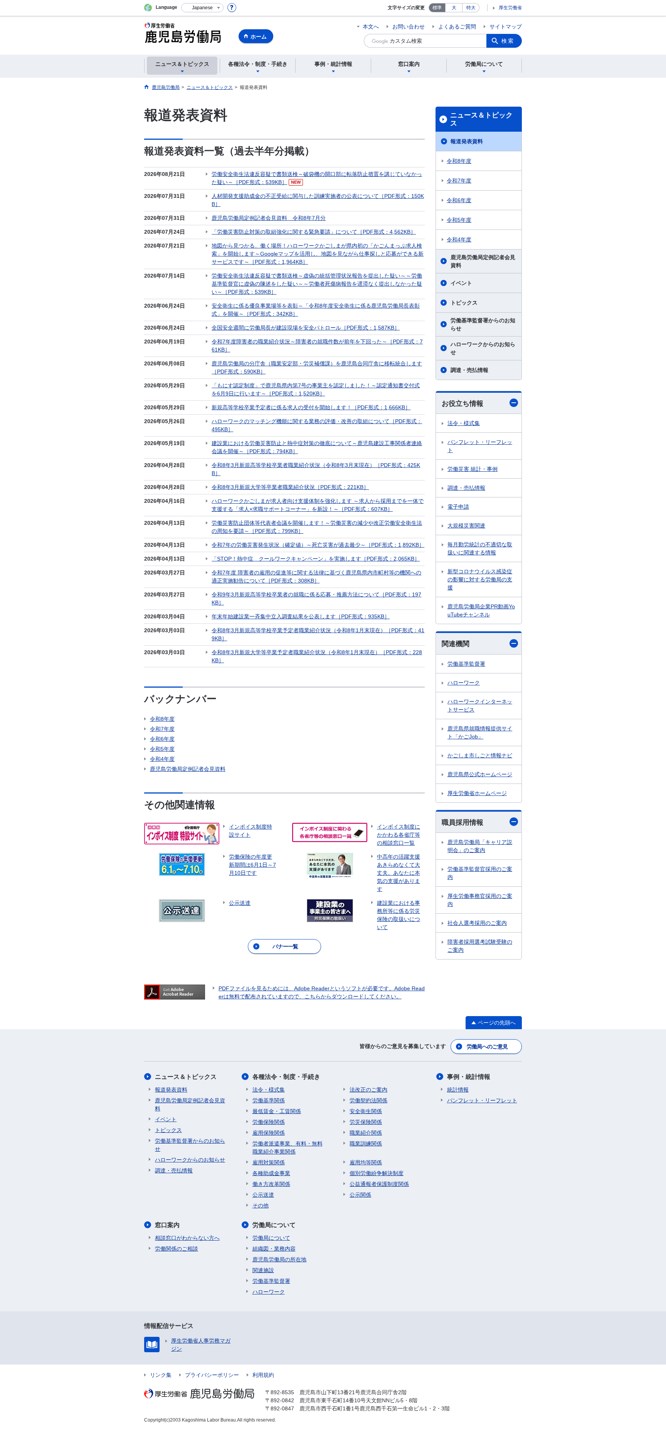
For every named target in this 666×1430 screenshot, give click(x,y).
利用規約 (263, 1375)
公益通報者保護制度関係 (379, 1184)
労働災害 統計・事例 (472, 469)
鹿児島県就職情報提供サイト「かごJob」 (479, 732)
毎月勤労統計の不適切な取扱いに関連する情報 (479, 548)
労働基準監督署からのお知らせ (483, 324)
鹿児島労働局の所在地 (279, 1259)
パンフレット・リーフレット (479, 446)
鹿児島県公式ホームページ (479, 774)
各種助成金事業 (271, 1173)
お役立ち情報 (462, 403)
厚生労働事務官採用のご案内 (479, 900)
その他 (260, 1205)
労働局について (274, 1225)
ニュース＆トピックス (481, 119)
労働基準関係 (268, 1100)
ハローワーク (463, 683)
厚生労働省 (510, 7)
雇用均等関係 (366, 1162)
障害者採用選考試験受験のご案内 (479, 946)
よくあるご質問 (457, 26)
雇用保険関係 (268, 1133)
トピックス (464, 303)
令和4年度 (162, 759)
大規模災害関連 (466, 525)
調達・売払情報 (469, 370)
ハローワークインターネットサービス (479, 705)
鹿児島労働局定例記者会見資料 (187, 769)
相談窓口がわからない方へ (187, 1238)
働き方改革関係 (271, 1184)
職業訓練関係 (366, 1143)
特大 (471, 7)
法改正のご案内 (368, 1090)
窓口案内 (167, 1225)
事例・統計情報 (468, 1076)
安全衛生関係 (366, 1111)
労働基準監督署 (466, 664)
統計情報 (458, 1090)
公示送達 (263, 1195)
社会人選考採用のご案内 (477, 923)
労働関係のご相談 (176, 1249)
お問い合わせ (408, 26)
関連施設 (263, 1270)
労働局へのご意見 (487, 1046)
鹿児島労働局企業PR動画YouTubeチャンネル (481, 610)
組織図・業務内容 (274, 1249)
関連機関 (455, 644)
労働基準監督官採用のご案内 (479, 873)
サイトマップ (505, 26)
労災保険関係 (366, 1122)
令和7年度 (162, 729)
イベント (461, 283)
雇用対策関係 (268, 1162)
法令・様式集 (463, 423)
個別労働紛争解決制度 (377, 1173)
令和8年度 (162, 719)
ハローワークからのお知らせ (483, 348)
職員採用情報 (462, 822)
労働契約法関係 (368, 1100)
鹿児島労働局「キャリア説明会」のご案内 (479, 846)
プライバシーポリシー (212, 1375)
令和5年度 (162, 749)
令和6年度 (162, 739)
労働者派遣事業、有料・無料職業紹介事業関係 (287, 1147)
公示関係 (360, 1195)
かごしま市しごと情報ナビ (479, 755)
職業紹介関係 (366, 1133)
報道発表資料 (467, 141)
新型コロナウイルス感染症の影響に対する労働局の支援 (479, 579)
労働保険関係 (268, 1122)
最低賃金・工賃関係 (276, 1111)
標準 (437, 7)
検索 (508, 41)
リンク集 (161, 1375)
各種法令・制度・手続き (286, 1076)
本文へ (371, 26)
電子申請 (458, 507)
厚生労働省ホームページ (477, 793)
